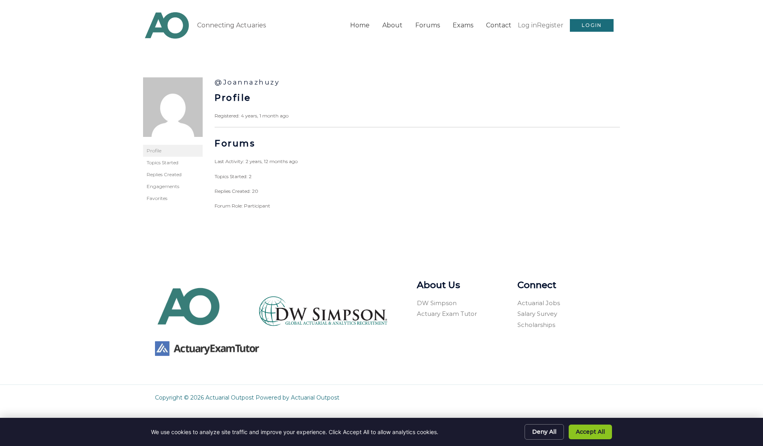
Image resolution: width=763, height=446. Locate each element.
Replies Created (164, 174)
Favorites (157, 198)
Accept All (590, 431)
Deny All (544, 431)
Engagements (163, 186)
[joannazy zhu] (173, 110)
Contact (498, 25)
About (392, 25)
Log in (527, 25)
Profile (154, 151)
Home (360, 25)
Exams (463, 25)
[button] (592, 25)
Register (550, 25)
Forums (427, 25)
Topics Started (162, 162)
